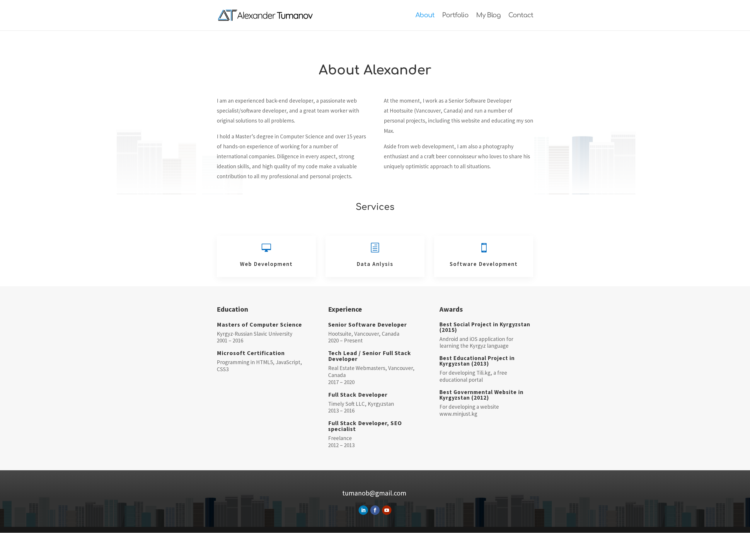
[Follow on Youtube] (386, 510)
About (424, 16)
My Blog (488, 16)
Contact (520, 16)
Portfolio (455, 16)
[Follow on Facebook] (375, 510)
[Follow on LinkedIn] (363, 510)
